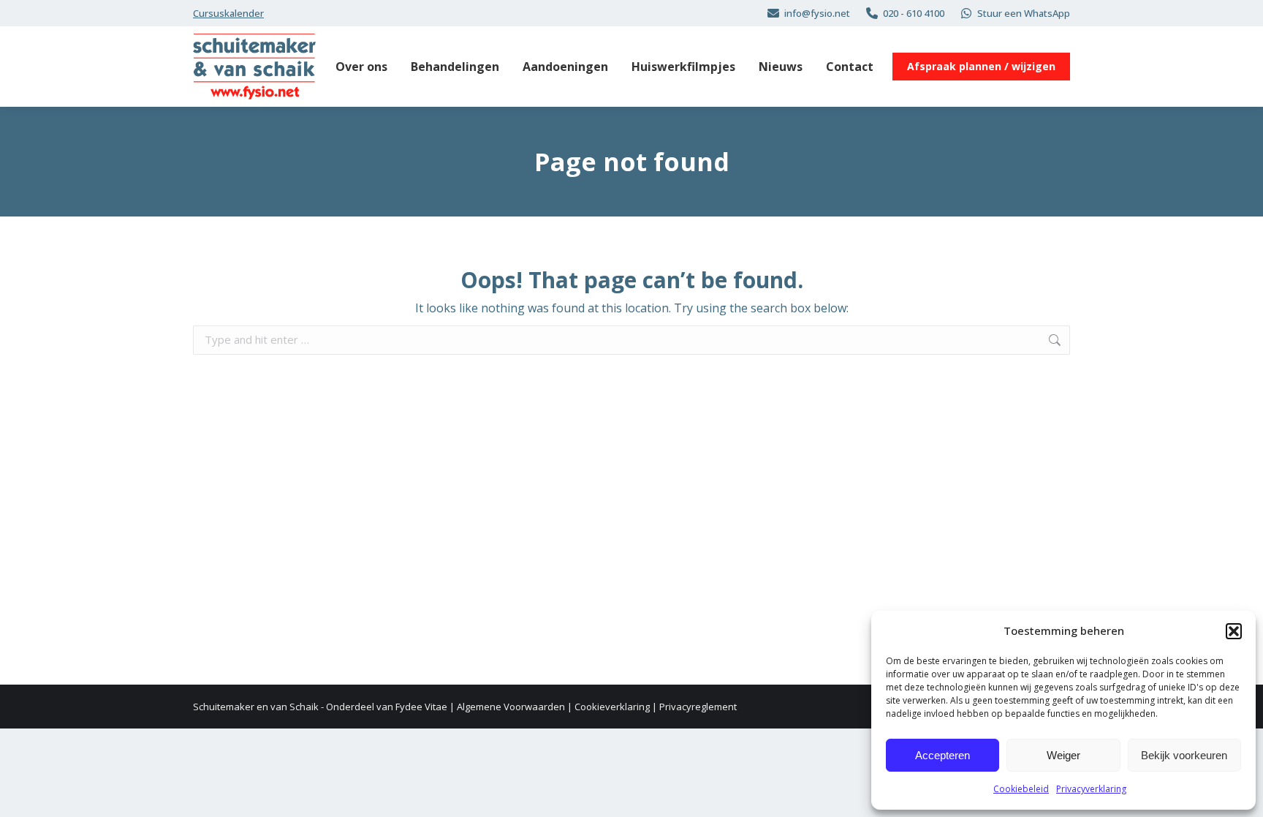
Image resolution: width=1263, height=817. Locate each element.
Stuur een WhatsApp (1023, 13)
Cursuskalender (228, 13)
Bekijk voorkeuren (1184, 755)
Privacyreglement (698, 706)
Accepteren (942, 755)
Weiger (1063, 755)
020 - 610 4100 (913, 13)
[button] (1233, 631)
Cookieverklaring (612, 706)
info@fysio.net (817, 13)
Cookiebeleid (1021, 789)
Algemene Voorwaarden (511, 706)
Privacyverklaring (1091, 789)
